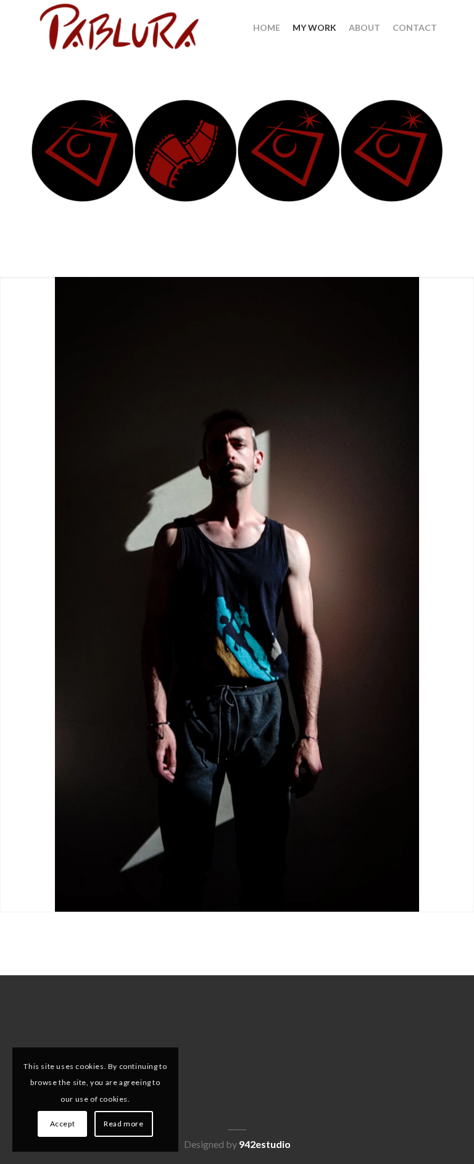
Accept (62, 1123)
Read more (123, 1123)
